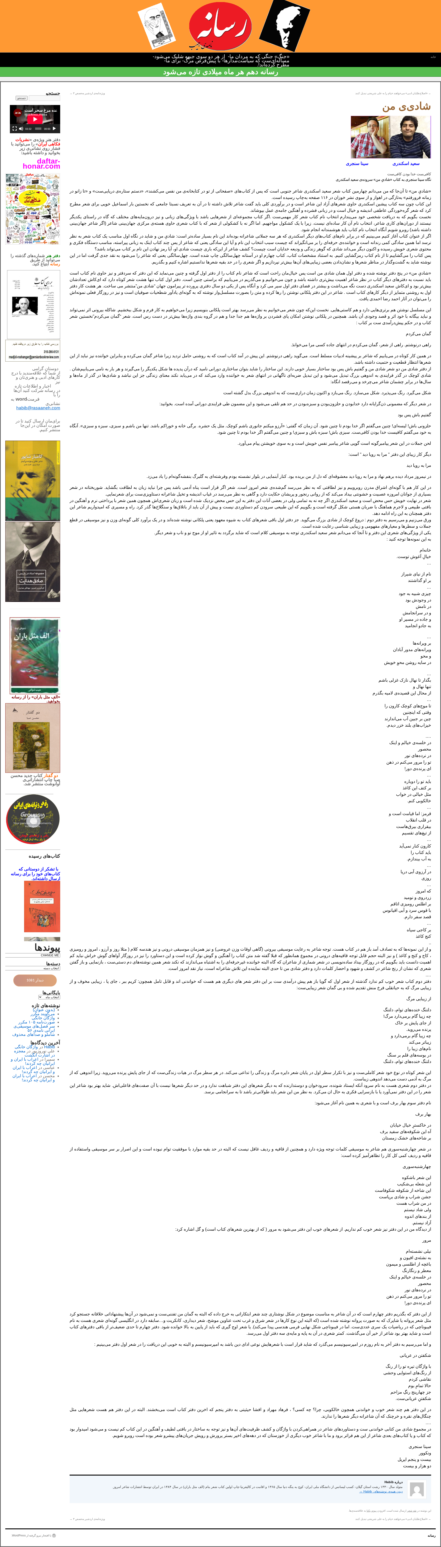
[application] (35, 119)
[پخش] (54, 128)
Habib (49, 1047)
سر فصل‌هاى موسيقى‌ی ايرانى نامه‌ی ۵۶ (34, 1028)
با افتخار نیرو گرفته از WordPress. (31, 1535)
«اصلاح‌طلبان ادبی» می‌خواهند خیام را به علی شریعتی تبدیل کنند (393, 93)
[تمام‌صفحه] (14, 128)
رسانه (432, 1535)
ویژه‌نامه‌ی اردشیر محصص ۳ (87, 93)
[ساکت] (21, 128)
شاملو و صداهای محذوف (33, 1034)
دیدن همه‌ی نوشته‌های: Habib (381, 1491)
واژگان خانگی (43, 1018)
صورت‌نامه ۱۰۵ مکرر (36, 1022)
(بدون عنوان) (44, 1009)
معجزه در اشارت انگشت (34, 1053)
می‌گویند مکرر (43, 1014)
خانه (433, 57)
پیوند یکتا (371, 1510)
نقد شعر (411, 1510)
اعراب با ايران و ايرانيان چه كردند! (33, 1061)
